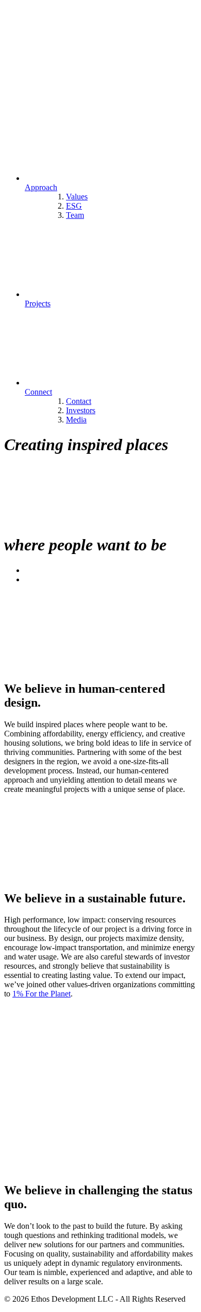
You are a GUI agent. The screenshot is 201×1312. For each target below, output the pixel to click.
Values (77, 196)
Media (76, 419)
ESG (74, 205)
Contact (78, 401)
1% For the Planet (41, 993)
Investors (80, 410)
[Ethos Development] (81, 88)
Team (75, 215)
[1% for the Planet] (81, 1081)
